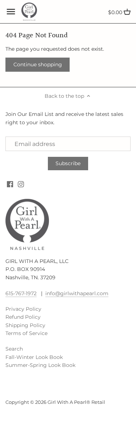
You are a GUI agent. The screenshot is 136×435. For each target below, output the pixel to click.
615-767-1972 (21, 293)
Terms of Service (26, 333)
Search (14, 349)
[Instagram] (21, 184)
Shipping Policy (25, 325)
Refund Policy (23, 317)
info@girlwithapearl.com (76, 293)
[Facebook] (10, 184)
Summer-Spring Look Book (40, 365)
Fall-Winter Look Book (34, 357)
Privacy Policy (23, 309)
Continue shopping (37, 64)
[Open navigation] (10, 11)
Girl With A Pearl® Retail (76, 402)
